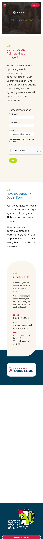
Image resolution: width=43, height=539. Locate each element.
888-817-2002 (21, 317)
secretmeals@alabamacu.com (22, 327)
